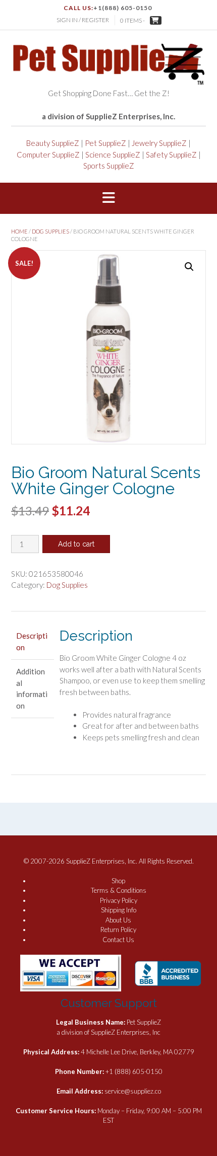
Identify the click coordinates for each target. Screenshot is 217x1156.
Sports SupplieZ (108, 165)
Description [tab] (31, 641)
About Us (118, 920)
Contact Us (118, 940)
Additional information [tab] (31, 688)
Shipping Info (118, 910)
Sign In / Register (83, 20)
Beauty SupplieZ (52, 142)
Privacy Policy (118, 900)
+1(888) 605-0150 (122, 8)
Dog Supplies (50, 231)
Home (19, 231)
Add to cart (76, 544)
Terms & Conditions (118, 890)
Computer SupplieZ (48, 154)
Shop (118, 881)
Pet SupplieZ (105, 142)
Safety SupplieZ (171, 154)
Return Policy (118, 930)
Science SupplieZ (112, 154)
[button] (108, 198)
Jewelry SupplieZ (159, 142)
